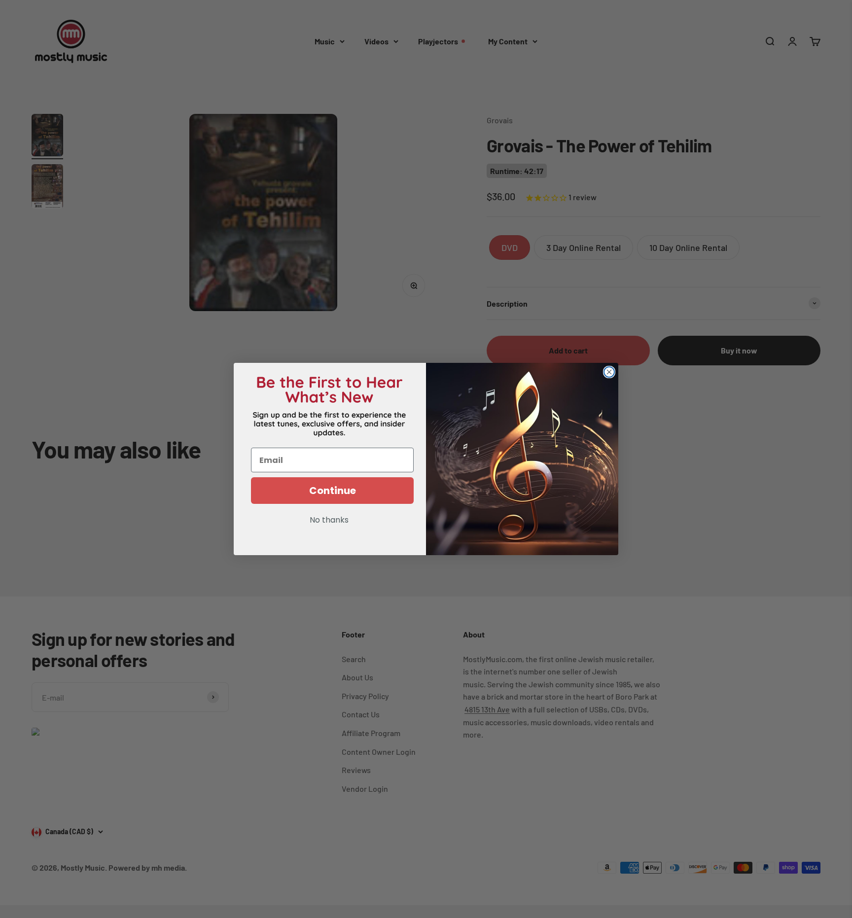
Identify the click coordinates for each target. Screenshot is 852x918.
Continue (332, 490)
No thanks (329, 521)
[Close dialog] (609, 372)
